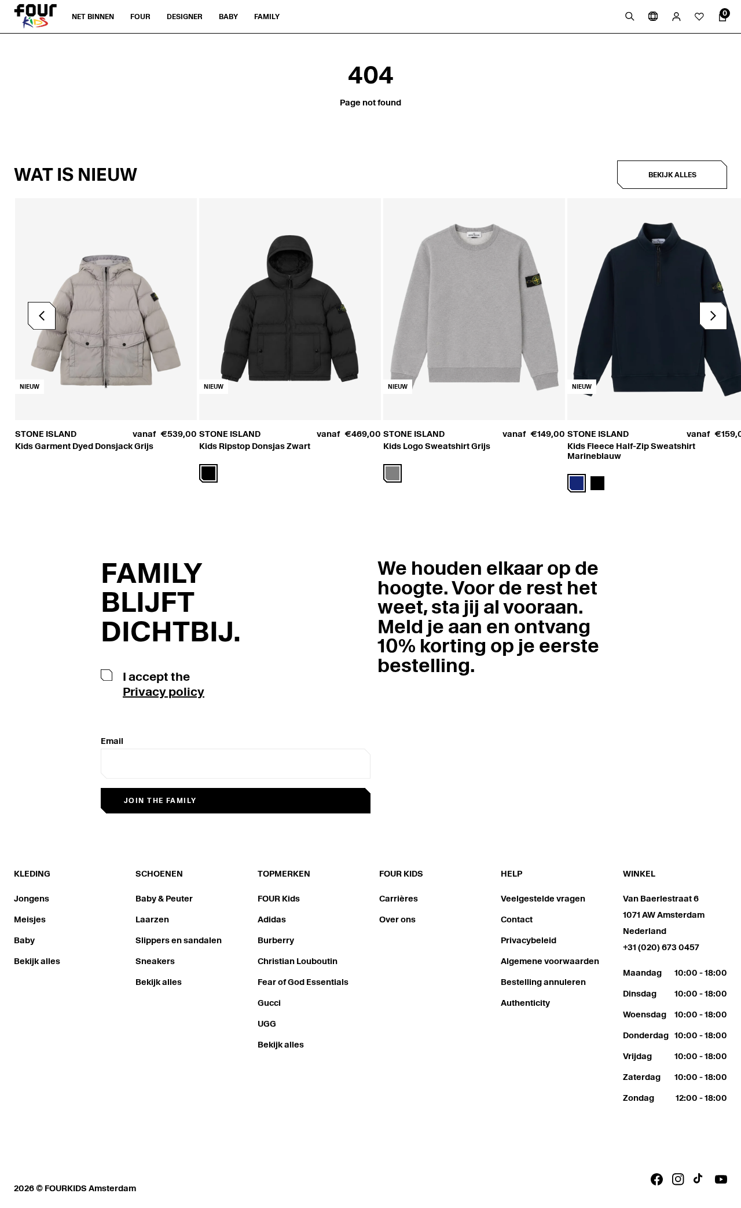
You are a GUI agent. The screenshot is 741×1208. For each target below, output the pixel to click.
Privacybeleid (528, 940)
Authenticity (525, 1003)
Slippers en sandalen (178, 940)
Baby (24, 940)
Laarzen (152, 919)
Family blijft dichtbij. (171, 602)
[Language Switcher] (653, 16)
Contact (517, 919)
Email (112, 741)
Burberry (276, 940)
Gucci (269, 1003)
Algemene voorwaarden (550, 961)
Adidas (272, 919)
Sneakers (155, 961)
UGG (267, 1023)
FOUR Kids (279, 898)
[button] (713, 316)
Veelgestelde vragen (543, 898)
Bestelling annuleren (543, 982)
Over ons (397, 919)
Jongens (31, 898)
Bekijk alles (672, 174)
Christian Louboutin (298, 961)
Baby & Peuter (164, 898)
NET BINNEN (93, 16)
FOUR (140, 16)
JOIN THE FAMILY (160, 800)
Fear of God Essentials (303, 982)
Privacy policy (163, 692)
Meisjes (30, 919)
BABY (228, 16)
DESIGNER (185, 16)
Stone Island (45, 434)
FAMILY (267, 16)
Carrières (398, 898)
